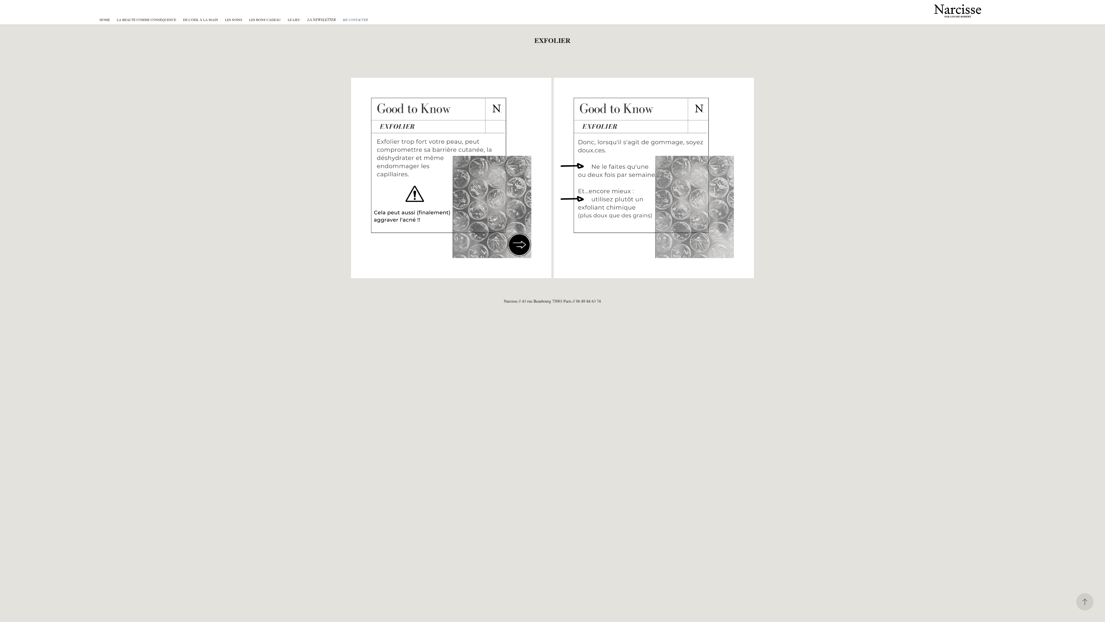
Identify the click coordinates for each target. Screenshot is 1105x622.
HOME (105, 19)
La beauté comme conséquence (146, 19)
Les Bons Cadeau (265, 19)
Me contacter (355, 19)
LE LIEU (294, 19)
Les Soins (233, 19)
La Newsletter (321, 19)
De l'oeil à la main (200, 19)
